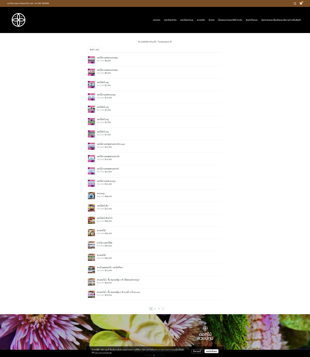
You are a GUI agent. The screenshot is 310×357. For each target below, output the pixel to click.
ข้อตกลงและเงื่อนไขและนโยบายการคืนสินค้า (281, 20)
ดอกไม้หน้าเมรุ (186, 20)
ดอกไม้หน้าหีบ (170, 20)
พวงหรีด (201, 20)
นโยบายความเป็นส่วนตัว (103, 353)
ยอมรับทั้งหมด (211, 351)
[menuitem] (163, 309)
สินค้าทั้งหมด (252, 20)
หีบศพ (212, 20)
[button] (295, 3)
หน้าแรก (156, 20)
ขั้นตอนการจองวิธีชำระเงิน (230, 20)
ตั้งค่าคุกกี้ (197, 351)
